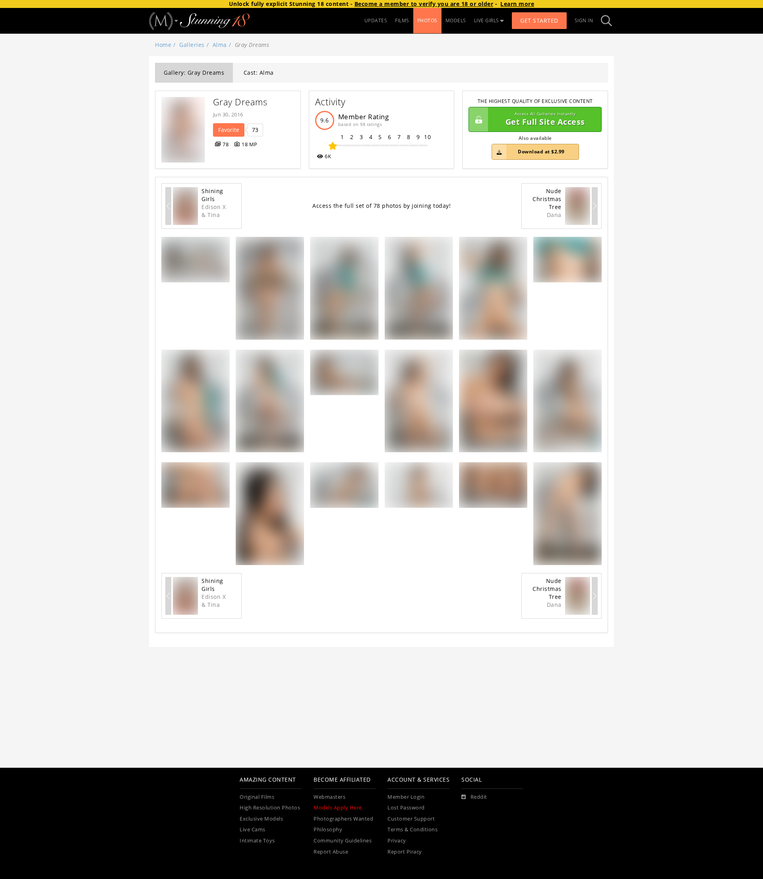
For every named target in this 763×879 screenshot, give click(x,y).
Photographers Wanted (343, 818)
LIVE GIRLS (486, 20)
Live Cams (252, 829)
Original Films (257, 797)
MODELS (455, 20)
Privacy (396, 840)
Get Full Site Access (545, 119)
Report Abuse (331, 851)
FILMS (402, 20)
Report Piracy (404, 851)
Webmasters (329, 797)
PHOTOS (427, 20)
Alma (220, 44)
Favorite (228, 130)
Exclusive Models (261, 818)
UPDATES (375, 20)
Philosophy (328, 829)
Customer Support (411, 818)
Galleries (192, 44)
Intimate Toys (257, 840)
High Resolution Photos (270, 807)
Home (163, 44)
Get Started (539, 20)
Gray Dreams (240, 102)
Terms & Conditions (412, 829)
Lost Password (406, 807)
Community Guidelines (343, 840)
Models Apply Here (338, 807)
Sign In (584, 20)
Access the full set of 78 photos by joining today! (381, 205)
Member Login (405, 797)
